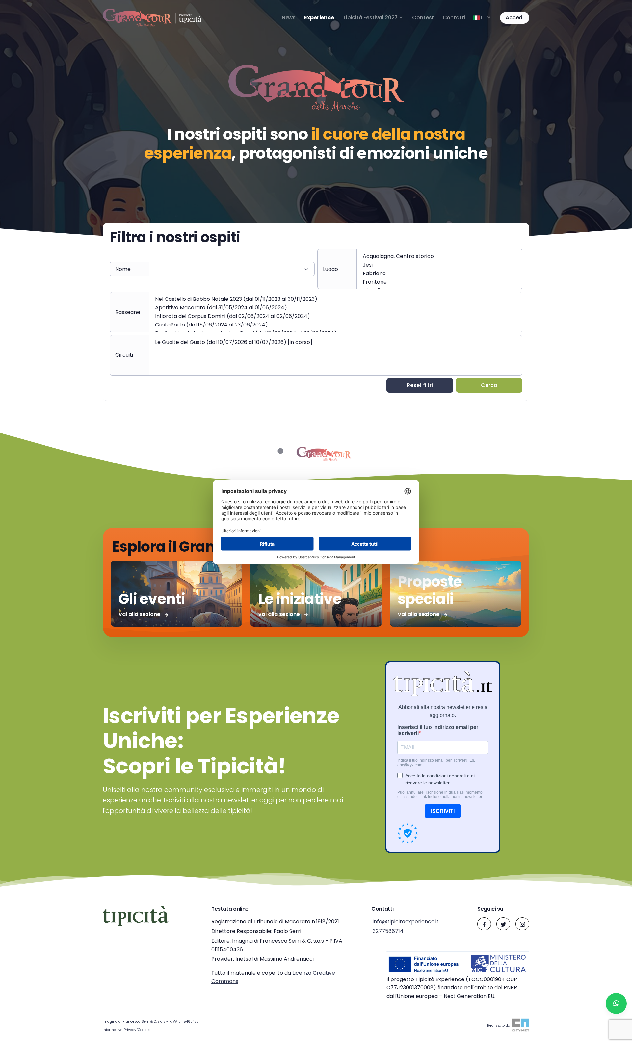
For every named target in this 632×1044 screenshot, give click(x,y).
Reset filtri (420, 385)
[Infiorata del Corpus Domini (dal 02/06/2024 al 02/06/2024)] (335, 316)
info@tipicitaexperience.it (405, 921)
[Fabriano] (439, 273)
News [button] (289, 17)
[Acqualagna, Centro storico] (439, 256)
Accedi (515, 17)
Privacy (130, 1029)
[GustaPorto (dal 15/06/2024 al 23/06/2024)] (335, 325)
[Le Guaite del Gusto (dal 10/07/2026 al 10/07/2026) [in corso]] (335, 342)
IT (483, 17)
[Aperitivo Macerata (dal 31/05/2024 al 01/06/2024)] (335, 307)
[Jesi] (439, 265)
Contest (423, 17)
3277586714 (387, 931)
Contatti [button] (454, 17)
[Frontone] (439, 282)
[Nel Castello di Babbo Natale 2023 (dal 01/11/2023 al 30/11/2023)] (335, 299)
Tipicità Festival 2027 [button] (370, 17)
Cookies (144, 1029)
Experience (319, 17)
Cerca (489, 385)
